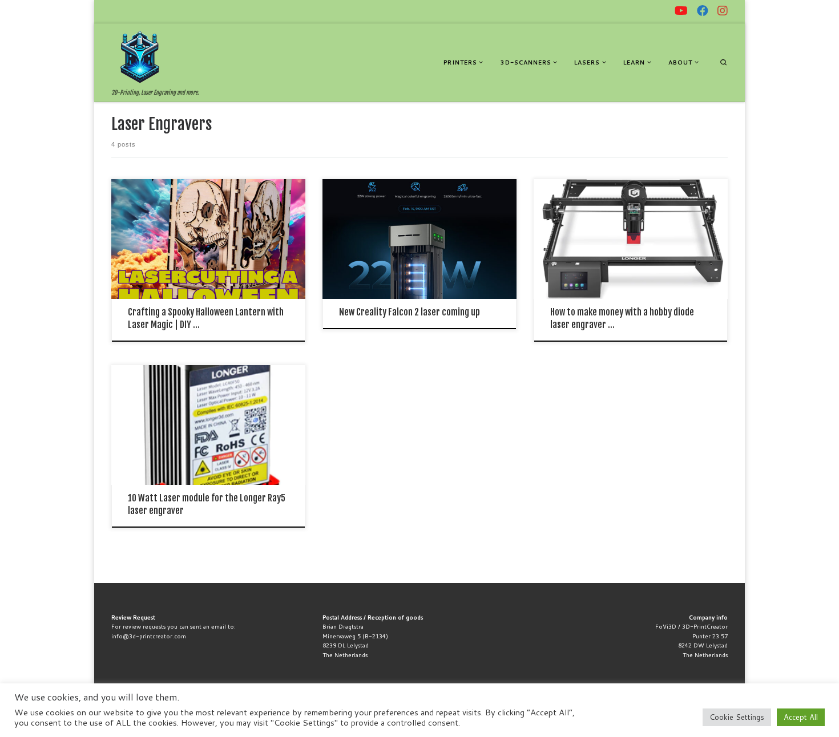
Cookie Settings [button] (736, 717)
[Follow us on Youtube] (681, 11)
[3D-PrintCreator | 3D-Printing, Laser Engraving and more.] (139, 56)
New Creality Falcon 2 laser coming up (409, 312)
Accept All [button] (801, 717)
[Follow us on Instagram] (722, 11)
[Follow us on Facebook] (702, 11)
